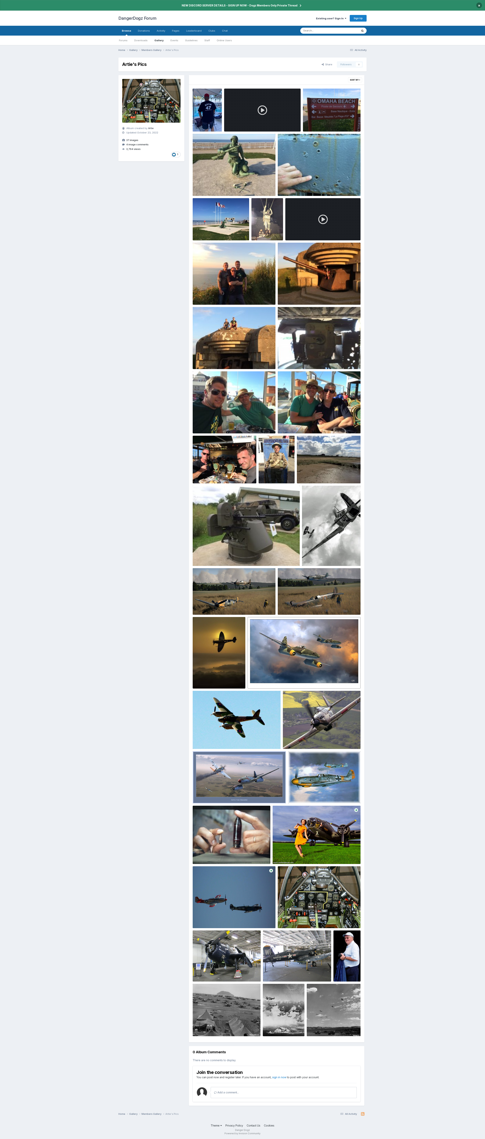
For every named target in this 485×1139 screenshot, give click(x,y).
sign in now (279, 1077)
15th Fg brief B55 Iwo (277, 1027)
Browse (126, 30)
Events (174, 40)
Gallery (159, 40)
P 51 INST (286, 919)
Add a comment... (228, 1092)
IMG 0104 (271, 972)
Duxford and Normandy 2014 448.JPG (303, 295)
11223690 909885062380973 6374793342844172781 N (231, 605)
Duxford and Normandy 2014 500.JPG (303, 187)
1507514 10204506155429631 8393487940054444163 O (231, 794)
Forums (123, 40)
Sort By (354, 80)
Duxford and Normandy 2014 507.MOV (250, 122)
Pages (175, 30)
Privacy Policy (234, 1125)
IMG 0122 (201, 972)
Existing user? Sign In (330, 18)
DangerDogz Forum (137, 18)
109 (293, 794)
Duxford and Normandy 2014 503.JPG (218, 187)
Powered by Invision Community (242, 1133)
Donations (144, 30)
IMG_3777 (201, 122)
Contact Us (253, 1125)
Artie (151, 128)
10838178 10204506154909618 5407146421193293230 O (286, 679)
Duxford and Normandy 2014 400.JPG (218, 557)
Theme (215, 1125)
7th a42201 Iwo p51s (321, 1027)
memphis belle (284, 855)
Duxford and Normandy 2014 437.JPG (303, 360)
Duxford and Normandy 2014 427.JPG (218, 424)
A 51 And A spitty (205, 919)
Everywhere (346, 30)
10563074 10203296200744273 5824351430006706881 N (232, 740)
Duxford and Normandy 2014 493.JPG (218, 231)
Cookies (269, 1125)
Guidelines (191, 40)
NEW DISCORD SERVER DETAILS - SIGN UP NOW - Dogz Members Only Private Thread (239, 5)
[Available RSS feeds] (363, 1114)
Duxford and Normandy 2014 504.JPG (328, 122)
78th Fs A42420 (205, 1027)
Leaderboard (194, 30)
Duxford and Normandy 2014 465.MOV (311, 231)
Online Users (224, 40)
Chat (225, 30)
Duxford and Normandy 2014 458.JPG (218, 295)
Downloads (141, 40)
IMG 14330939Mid (206, 855)
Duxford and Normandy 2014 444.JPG (218, 360)
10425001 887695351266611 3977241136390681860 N (320, 740)
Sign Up (358, 18)
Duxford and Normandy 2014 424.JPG (218, 474)
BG (338, 972)
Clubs (211, 30)
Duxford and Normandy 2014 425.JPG (303, 424)
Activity (161, 30)
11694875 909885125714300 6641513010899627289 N (315, 605)
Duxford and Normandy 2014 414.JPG (322, 474)
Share (328, 64)
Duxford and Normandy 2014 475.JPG (264, 231)
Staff (207, 40)
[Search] (362, 31)
